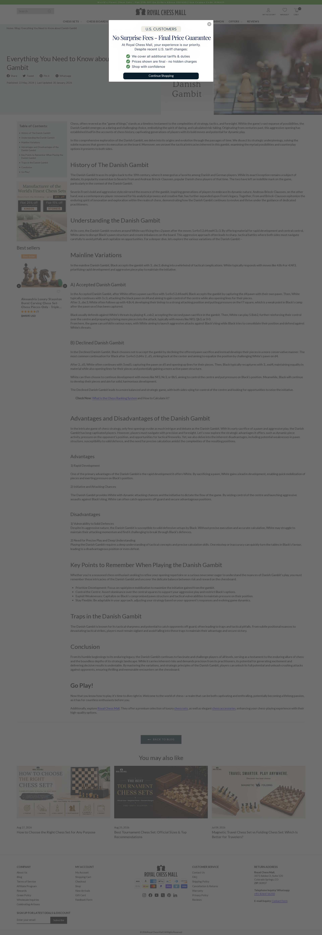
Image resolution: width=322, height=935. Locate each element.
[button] (209, 24)
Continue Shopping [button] (161, 75)
